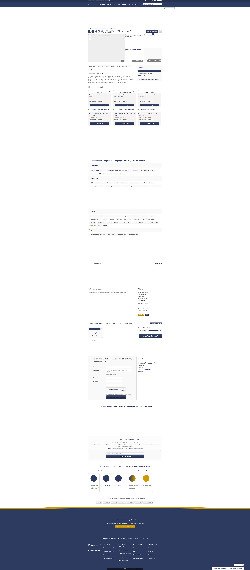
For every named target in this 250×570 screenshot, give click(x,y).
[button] (106, 48)
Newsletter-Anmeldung (108, 558)
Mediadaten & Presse (138, 558)
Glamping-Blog (122, 4)
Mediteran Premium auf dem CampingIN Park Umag (149, 95)
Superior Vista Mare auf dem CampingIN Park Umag (149, 114)
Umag (152, 306)
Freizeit (93, 211)
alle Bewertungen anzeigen (155, 60)
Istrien (145, 298)
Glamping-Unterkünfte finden (109, 547)
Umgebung (92, 230)
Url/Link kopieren (149, 502)
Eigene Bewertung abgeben (156, 323)
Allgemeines (94, 165)
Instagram (150, 551)
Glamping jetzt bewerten (150, 335)
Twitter (115, 502)
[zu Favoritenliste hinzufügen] (90, 36)
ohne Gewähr (138, 406)
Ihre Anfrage (96, 370)
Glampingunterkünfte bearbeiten (123, 561)
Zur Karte (141, 367)
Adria (144, 306)
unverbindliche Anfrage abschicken (116, 397)
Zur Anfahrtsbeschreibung (145, 369)
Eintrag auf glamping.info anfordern (125, 526)
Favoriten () (220, 568)
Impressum (135, 547)
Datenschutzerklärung (112, 394)
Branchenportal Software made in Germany (115, 568)
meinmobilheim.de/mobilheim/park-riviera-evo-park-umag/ (150, 79)
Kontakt (147, 314)
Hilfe (153, 0)
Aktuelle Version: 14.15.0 (137, 568)
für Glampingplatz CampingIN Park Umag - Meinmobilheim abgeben (94, 487)
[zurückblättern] (91, 48)
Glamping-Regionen (104, 4)
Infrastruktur (94, 178)
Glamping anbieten (133, 4)
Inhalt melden (148, 406)
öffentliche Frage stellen (125, 456)
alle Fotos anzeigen (137, 60)
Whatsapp (123, 502)
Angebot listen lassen (123, 550)
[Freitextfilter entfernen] (158, 4)
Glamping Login (148, 0)
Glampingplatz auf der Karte (145, 73)
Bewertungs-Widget (122, 557)
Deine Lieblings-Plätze (108, 554)
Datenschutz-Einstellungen (94, 550)
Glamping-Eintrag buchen (125, 553)
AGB (134, 551)
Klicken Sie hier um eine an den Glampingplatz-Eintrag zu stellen (125, 448)
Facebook (107, 502)
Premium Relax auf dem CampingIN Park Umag (124, 114)
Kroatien (143, 300)
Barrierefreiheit (239, 564)
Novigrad (148, 306)
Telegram (131, 502)
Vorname (95, 377)
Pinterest (139, 502)
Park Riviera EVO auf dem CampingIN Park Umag (99, 114)
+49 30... (144, 75)
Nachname (95, 381)
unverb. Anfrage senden (152, 31)
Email (94, 385)
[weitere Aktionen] (160, 31)
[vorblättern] (121, 48)
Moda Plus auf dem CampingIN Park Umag (98, 95)
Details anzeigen (100, 105)
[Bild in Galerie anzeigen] (134, 41)
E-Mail (100, 502)
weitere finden (106, 485)
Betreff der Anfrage (97, 366)
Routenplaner (158, 263)
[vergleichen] (90, 39)
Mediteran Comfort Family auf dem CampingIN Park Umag (124, 95)
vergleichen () (236, 568)
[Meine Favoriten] (140, 4)
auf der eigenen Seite (146, 485)
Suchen (161, 4)
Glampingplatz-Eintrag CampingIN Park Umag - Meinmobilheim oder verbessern (132, 487)
